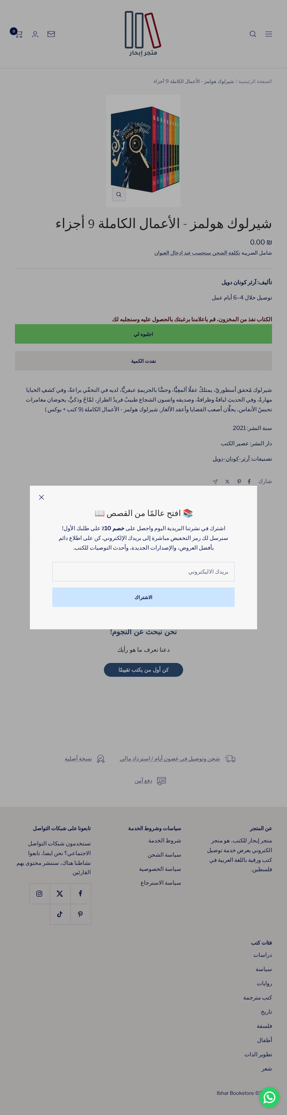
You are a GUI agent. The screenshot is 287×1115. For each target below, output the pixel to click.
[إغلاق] (41, 497)
